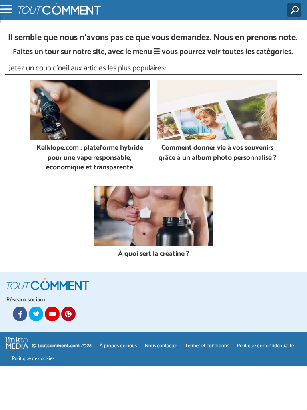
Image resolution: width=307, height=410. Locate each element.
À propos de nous (118, 346)
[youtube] (52, 314)
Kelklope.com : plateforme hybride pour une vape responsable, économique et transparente (89, 158)
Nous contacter (161, 346)
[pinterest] (68, 314)
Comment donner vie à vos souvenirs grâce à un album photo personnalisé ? (218, 153)
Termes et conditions (207, 346)
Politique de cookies (33, 359)
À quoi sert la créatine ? (153, 254)
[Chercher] (296, 10)
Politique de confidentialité (265, 346)
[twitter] (36, 314)
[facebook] (20, 314)
